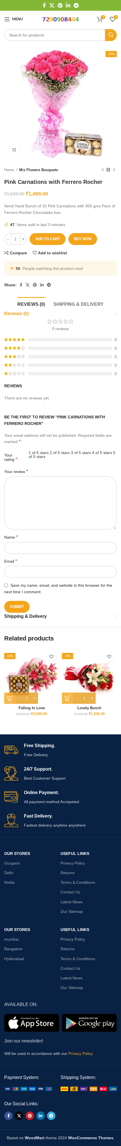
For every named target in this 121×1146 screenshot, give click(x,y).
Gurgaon (12, 863)
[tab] (31, 303)
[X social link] (52, 5)
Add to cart (47, 239)
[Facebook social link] (44, 5)
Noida (9, 882)
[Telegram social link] (76, 5)
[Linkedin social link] (68, 5)
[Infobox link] (60, 750)
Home (9, 170)
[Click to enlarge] (14, 150)
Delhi (8, 872)
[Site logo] (60, 19)
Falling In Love (32, 708)
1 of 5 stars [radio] (39, 452)
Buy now (82, 239)
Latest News (71, 902)
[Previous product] (103, 170)
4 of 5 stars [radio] (102, 452)
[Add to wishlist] (51, 656)
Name (11, 537)
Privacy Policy (72, 863)
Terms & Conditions (77, 882)
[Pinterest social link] (60, 5)
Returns (67, 872)
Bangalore (13, 949)
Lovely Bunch (89, 708)
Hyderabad (14, 958)
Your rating (10, 457)
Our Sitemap (71, 911)
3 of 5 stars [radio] (81, 452)
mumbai (11, 939)
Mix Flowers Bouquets (38, 170)
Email (10, 561)
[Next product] (114, 170)
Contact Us (70, 892)
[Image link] (28, 1088)
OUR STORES (17, 853)
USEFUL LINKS (74, 853)
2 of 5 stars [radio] (60, 452)
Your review (16, 471)
